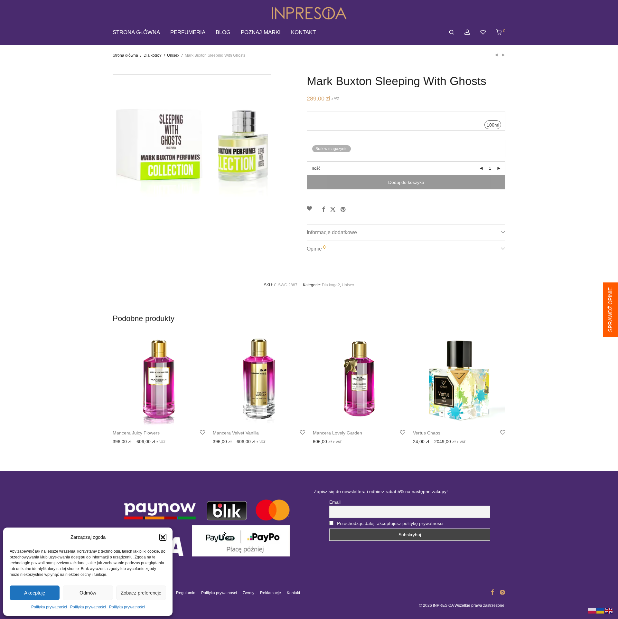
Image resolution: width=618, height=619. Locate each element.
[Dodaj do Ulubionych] (312, 209)
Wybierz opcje (125, 442)
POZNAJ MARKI (261, 32)
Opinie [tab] (316, 248)
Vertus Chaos (426, 432)
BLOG (223, 32)
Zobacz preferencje (141, 592)
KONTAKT (303, 32)
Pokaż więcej (156, 442)
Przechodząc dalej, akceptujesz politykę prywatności (390, 523)
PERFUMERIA (187, 32)
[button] (163, 537)
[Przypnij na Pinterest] (343, 209)
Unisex (173, 55)
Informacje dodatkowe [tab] (332, 232)
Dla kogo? (153, 55)
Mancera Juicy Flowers (136, 432)
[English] (609, 610)
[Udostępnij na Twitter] (333, 209)
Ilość (316, 168)
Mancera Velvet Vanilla (236, 432)
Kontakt (293, 593)
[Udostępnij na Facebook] (323, 209)
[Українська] (600, 610)
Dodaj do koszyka (406, 182)
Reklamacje (270, 593)
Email (335, 502)
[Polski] (592, 610)
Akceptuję (34, 592)
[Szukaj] (451, 32)
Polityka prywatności (49, 607)
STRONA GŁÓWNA (136, 32)
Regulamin (185, 593)
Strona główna (125, 55)
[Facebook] (492, 592)
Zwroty (248, 593)
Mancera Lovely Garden (337, 432)
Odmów (88, 592)
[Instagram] (502, 592)
